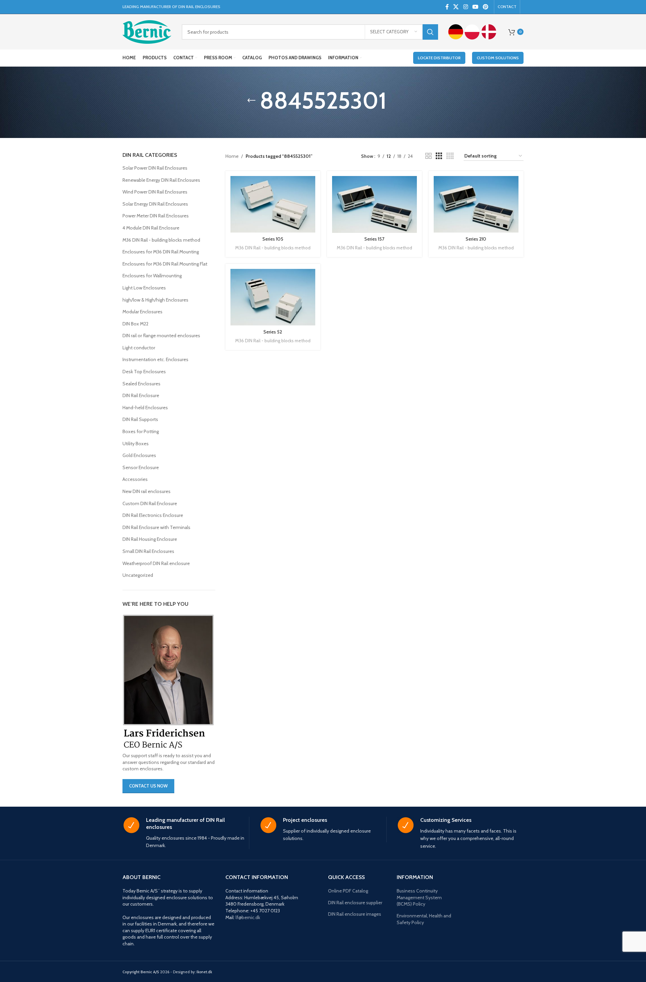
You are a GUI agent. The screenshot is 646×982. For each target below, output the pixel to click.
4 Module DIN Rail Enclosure (150, 228)
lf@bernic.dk (248, 917)
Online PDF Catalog (348, 891)
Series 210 (476, 239)
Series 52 (272, 332)
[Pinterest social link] (486, 7)
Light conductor (138, 348)
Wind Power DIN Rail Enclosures (154, 192)
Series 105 (272, 239)
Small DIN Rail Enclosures (148, 551)
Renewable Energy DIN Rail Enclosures (161, 180)
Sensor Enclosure (140, 467)
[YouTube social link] (475, 7)
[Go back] (251, 100)
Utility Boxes (135, 444)
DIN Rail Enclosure (140, 395)
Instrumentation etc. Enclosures (155, 359)
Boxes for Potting (140, 431)
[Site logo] (147, 31)
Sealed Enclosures (141, 384)
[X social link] (456, 7)
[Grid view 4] (450, 156)
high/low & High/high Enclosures (155, 300)
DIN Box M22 (135, 324)
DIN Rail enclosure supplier (355, 903)
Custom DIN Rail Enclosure (149, 503)
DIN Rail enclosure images (354, 914)
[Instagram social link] (465, 7)
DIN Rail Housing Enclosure (149, 539)
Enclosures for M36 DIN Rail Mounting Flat (164, 264)
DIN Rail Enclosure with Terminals (156, 527)
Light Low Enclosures (144, 288)
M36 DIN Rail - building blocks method (161, 240)
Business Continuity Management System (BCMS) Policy (419, 897)
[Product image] (272, 204)
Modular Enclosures (142, 312)
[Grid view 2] (428, 156)
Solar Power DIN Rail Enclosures (154, 168)
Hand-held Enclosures (145, 408)
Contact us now (148, 785)
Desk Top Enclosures (144, 372)
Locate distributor (439, 57)
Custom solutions (498, 57)
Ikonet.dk (204, 972)
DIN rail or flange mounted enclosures (161, 335)
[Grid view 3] (439, 156)
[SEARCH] (430, 32)
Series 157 (374, 239)
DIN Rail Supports (140, 419)
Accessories (135, 479)
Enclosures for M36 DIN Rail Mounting (160, 252)
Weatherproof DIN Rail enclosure (156, 563)
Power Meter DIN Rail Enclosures (155, 216)
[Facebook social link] (447, 7)
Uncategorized (137, 575)
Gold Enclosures (139, 455)
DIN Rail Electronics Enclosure (152, 515)
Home (232, 156)
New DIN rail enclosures (146, 491)
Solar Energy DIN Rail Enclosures (155, 204)
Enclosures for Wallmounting (152, 276)
